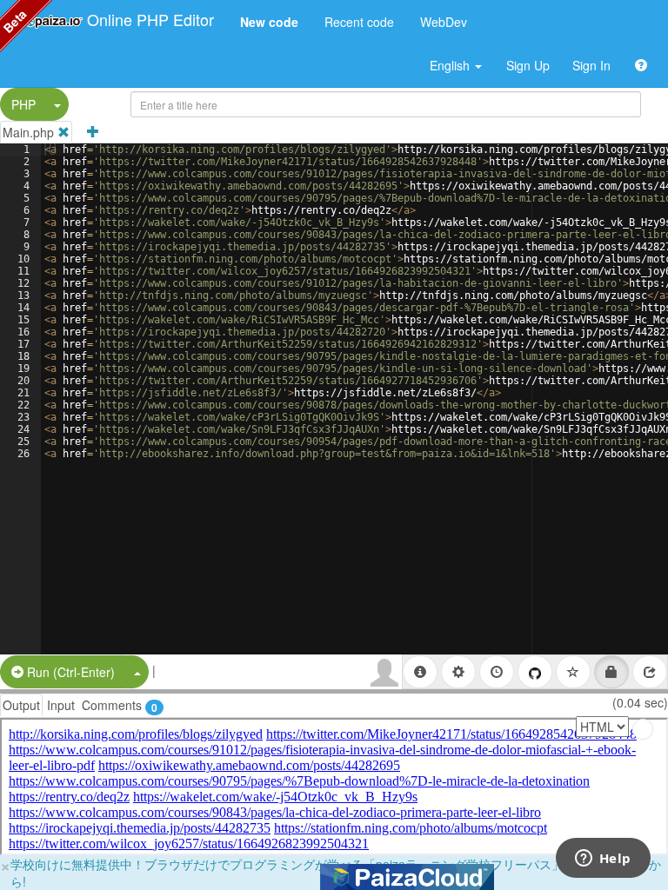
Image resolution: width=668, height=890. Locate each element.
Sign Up (528, 65)
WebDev (443, 21)
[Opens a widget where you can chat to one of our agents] (603, 859)
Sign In (591, 65)
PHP (23, 104)
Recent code (359, 21)
